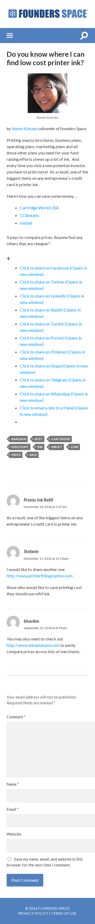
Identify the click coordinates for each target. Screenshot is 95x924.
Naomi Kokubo (24, 128)
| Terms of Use (63, 913)
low (74, 447)
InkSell (26, 222)
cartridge (60, 439)
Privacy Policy (33, 913)
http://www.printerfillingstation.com (40, 575)
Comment (16, 716)
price (16, 455)
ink (40, 447)
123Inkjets (29, 215)
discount (20, 447)
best (39, 439)
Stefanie (31, 551)
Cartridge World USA (39, 207)
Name (13, 784)
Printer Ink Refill (38, 499)
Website (14, 834)
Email (13, 809)
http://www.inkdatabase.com (33, 645)
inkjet (56, 447)
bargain (18, 439)
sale (33, 455)
